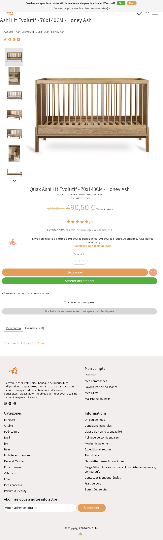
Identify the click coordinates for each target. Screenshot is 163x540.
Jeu (6, 443)
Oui (121, 3)
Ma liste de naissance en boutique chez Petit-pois (79, 311)
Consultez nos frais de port (92, 246)
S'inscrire (90, 375)
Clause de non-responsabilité (103, 431)
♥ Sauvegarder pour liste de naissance (25, 293)
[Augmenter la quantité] (83, 261)
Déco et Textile (14, 461)
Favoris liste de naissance (101, 387)
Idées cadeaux (13, 485)
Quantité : (79, 254)
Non (132, 3)
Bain (7, 449)
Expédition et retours (98, 449)
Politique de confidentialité (102, 437)
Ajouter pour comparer (81, 302)
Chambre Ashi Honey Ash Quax (24, 343)
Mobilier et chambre (17, 455)
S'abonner (91, 508)
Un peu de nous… (96, 419)
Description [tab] (13, 328)
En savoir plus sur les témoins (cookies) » (82, 8)
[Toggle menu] (155, 13)
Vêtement (10, 473)
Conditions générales (98, 425)
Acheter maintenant (79, 281)
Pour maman (12, 467)
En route (9, 419)
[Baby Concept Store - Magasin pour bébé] (9, 13)
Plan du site (92, 455)
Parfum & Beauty (15, 491)
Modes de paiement (98, 443)
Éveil (7, 437)
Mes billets (91, 393)
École (7, 479)
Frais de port (93, 483)
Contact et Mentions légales (103, 477)
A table (8, 425)
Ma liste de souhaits (98, 399)
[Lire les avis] (77, 222)
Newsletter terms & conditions (104, 461)
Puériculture (11, 431)
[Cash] (80, 534)
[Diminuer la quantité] (75, 261)
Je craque (75, 272)
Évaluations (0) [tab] (34, 328)
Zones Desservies (96, 489)
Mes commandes (96, 381)
